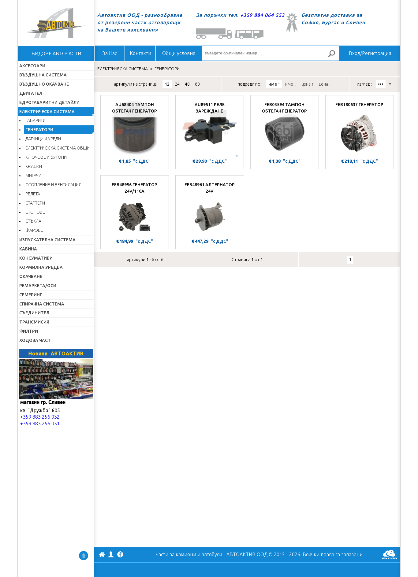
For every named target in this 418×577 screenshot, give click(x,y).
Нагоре (83, 555)
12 (167, 84)
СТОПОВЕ (35, 212)
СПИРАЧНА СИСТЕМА (41, 303)
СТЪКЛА (33, 221)
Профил (111, 554)
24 (177, 84)
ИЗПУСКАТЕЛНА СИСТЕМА (47, 239)
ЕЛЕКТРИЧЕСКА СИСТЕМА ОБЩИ (57, 148)
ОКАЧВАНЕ (30, 276)
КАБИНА (28, 248)
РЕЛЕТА (32, 193)
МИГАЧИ (33, 175)
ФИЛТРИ (28, 331)
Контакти (140, 53)
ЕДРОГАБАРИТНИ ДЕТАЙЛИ (49, 102)
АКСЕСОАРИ (32, 65)
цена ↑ (307, 84)
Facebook (120, 555)
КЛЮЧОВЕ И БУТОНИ (46, 157)
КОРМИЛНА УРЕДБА (41, 267)
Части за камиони (176, 554)
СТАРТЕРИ (35, 203)
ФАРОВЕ (34, 230)
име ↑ (274, 84)
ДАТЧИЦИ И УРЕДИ (43, 138)
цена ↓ (325, 84)
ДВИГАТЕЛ (30, 93)
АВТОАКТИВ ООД (101, 555)
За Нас (110, 53)
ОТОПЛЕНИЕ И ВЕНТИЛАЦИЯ (53, 184)
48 (187, 84)
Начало (56, 23)
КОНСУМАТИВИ (36, 258)
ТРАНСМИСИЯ (34, 322)
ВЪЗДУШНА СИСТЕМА (43, 74)
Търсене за (334, 56)
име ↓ (290, 84)
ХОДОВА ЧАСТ (35, 340)
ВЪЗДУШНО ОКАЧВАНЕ (44, 84)
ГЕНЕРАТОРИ (39, 129)
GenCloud (389, 554)
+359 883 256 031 (40, 423)
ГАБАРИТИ (35, 120)
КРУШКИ (33, 166)
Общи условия (178, 53)
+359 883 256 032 (40, 417)
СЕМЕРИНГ (30, 294)
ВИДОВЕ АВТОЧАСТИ (56, 53)
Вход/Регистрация (370, 53)
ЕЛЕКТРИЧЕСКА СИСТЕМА (47, 111)
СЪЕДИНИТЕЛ (34, 312)
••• (380, 84)
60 (197, 84)
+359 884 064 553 (262, 15)
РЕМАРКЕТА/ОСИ (37, 285)
